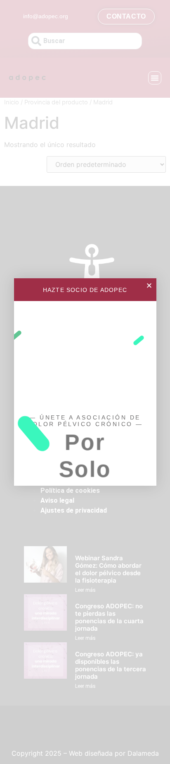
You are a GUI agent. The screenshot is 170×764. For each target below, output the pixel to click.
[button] (149, 285)
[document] (85, 382)
